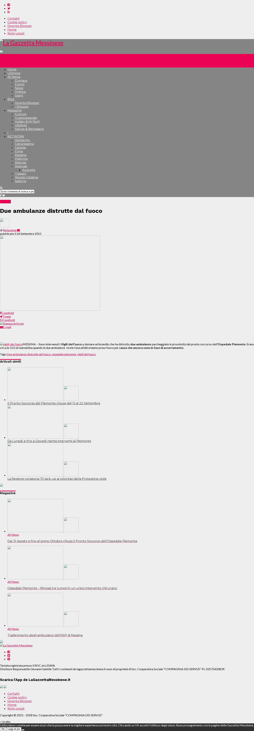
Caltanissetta (24, 144)
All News (13, 77)
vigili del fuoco (86, 354)
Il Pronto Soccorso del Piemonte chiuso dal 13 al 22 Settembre (53, 403)
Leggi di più (14, 729)
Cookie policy (17, 22)
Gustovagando (26, 118)
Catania (20, 147)
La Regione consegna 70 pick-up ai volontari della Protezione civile (57, 479)
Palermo (21, 159)
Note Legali (15, 33)
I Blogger (22, 106)
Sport (19, 95)
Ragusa (20, 162)
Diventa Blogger (19, 26)
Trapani (20, 173)
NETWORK (15, 136)
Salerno (20, 181)
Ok (3, 729)
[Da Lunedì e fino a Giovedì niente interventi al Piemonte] (43, 437)
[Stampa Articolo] (12, 323)
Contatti (13, 18)
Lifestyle (21, 125)
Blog (11, 99)
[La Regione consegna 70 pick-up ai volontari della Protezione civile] (43, 475)
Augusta (28, 170)
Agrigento (22, 140)
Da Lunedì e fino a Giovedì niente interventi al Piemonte (49, 441)
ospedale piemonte (64, 354)
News (19, 88)
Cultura (20, 114)
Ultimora (13, 73)
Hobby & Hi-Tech (27, 121)
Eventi (19, 84)
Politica (20, 92)
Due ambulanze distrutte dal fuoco (29, 354)
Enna (19, 151)
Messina (20, 155)
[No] (22, 729)
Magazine (14, 110)
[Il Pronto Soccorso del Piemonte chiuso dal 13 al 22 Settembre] (43, 399)
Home (12, 29)
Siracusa (21, 166)
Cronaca (21, 80)
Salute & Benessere (29, 129)
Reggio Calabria (26, 177)
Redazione (9, 230)
